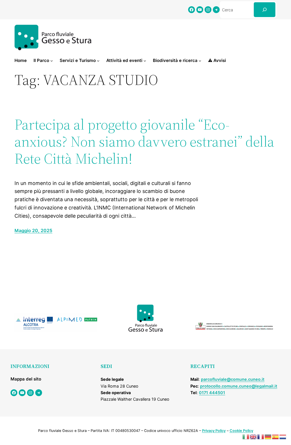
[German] (268, 436)
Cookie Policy (241, 431)
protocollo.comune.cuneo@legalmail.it (238, 386)
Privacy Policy (214, 431)
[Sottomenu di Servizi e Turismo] (98, 60)
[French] (261, 436)
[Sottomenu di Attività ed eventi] (145, 60)
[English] (253, 436)
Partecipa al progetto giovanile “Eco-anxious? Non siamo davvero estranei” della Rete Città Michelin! (144, 141)
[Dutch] (283, 436)
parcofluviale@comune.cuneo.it (232, 379)
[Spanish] (275, 436)
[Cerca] (264, 9)
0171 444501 (212, 392)
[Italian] (246, 436)
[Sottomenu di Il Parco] (51, 60)
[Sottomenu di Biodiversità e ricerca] (200, 60)
